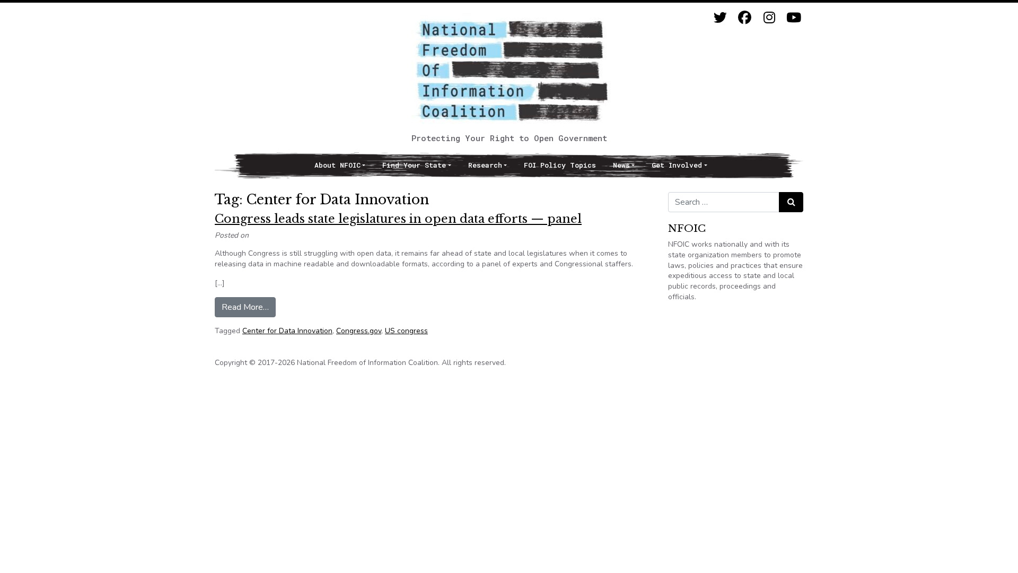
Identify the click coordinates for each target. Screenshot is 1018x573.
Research (485, 165)
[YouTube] (793, 18)
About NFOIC (337, 165)
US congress (406, 331)
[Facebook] (744, 18)
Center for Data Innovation (287, 331)
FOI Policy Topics (560, 165)
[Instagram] (769, 18)
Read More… (249, 307)
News (621, 165)
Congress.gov (358, 331)
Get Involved (677, 165)
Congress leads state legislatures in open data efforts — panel (398, 219)
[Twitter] (720, 18)
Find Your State (414, 165)
